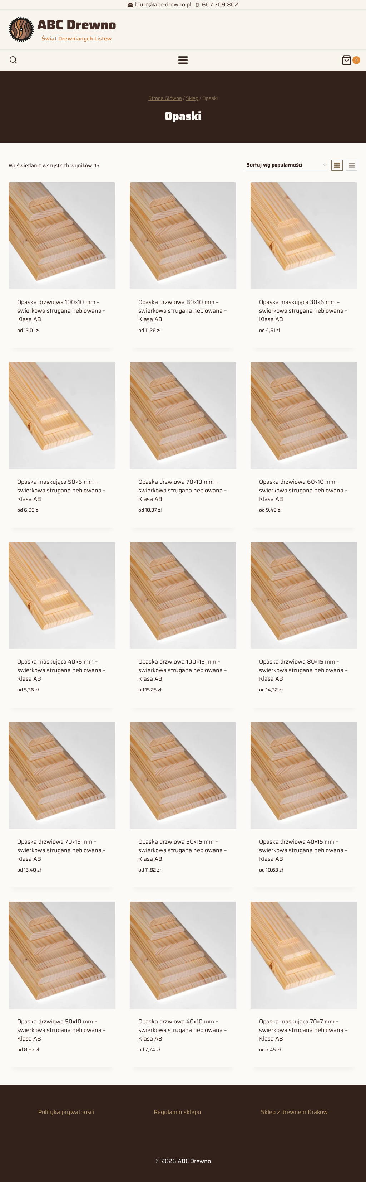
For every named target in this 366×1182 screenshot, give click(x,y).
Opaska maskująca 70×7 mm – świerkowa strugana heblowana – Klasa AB (303, 1030)
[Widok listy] (351, 165)
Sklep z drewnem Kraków (294, 1112)
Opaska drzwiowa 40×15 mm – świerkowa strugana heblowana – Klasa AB (303, 850)
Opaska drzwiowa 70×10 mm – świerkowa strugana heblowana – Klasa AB (182, 490)
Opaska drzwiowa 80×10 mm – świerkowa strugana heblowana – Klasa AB (182, 311)
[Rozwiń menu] (183, 60)
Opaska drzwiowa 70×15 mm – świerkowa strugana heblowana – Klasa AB (61, 850)
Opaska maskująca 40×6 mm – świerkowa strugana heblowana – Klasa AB (61, 670)
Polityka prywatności (66, 1112)
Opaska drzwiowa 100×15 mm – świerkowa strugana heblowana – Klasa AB (182, 670)
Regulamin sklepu (177, 1112)
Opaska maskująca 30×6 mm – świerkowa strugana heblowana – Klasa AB (303, 311)
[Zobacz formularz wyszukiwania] (13, 60)
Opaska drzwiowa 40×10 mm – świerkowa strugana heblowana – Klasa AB (182, 1030)
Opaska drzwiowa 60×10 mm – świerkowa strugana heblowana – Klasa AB (303, 490)
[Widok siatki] (337, 165)
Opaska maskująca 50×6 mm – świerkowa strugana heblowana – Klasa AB (61, 490)
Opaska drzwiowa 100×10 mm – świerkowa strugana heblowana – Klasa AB (61, 311)
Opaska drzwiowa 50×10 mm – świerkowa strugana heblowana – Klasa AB (61, 1030)
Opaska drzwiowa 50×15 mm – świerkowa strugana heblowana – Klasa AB (182, 850)
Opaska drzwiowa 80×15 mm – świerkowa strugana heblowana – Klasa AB (303, 670)
